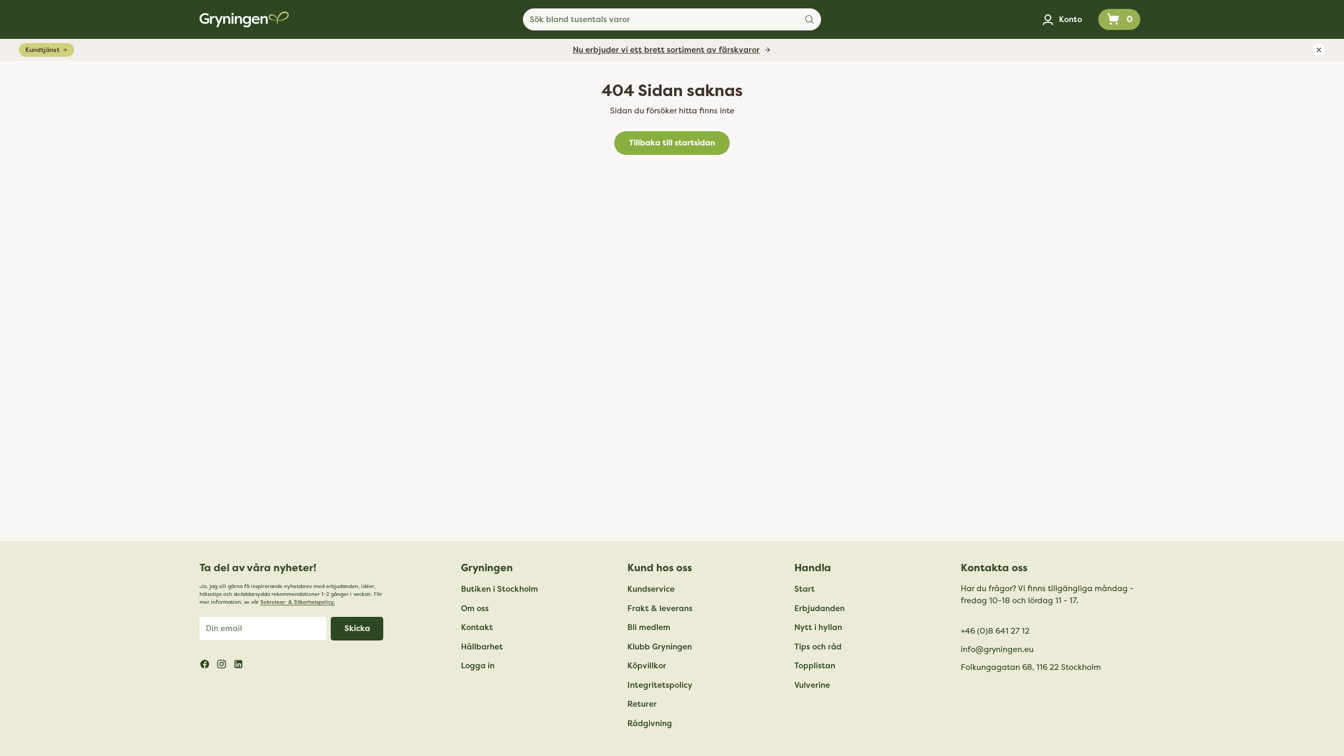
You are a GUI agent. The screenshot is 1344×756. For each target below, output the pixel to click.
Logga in (478, 665)
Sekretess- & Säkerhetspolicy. (297, 602)
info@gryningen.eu (997, 649)
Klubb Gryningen (659, 647)
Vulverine (812, 685)
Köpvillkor (646, 665)
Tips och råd (818, 647)
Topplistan (814, 665)
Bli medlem (648, 627)
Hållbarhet (482, 647)
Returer (642, 704)
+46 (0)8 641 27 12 (995, 631)
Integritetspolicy (659, 685)
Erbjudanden (819, 608)
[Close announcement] (1318, 50)
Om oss (475, 608)
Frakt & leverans (659, 608)
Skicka (357, 628)
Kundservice (651, 589)
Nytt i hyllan (818, 627)
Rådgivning (649, 723)
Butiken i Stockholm (499, 589)
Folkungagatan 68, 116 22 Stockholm (1031, 667)
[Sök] (809, 19)
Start (804, 589)
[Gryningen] (244, 19)
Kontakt (477, 627)
